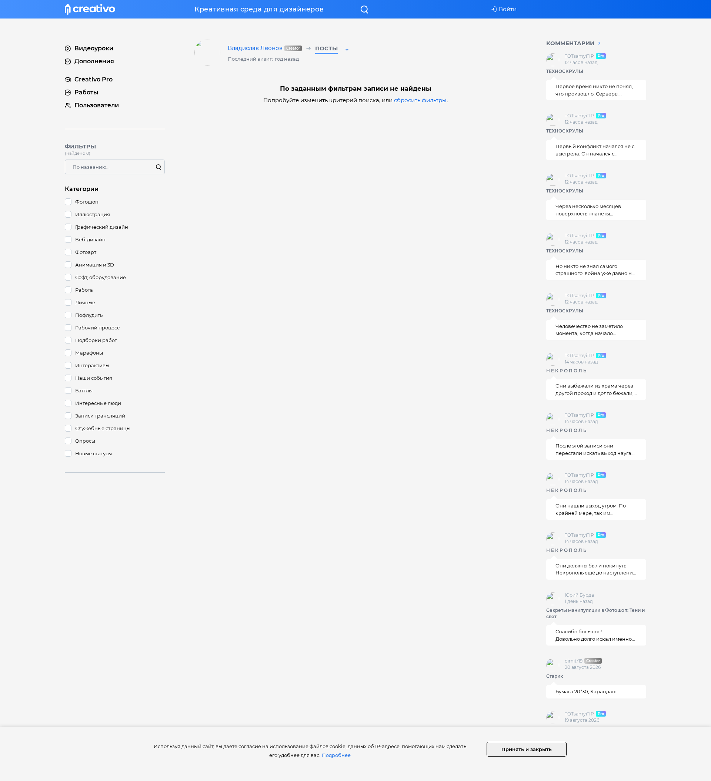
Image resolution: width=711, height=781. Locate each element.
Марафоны (89, 353)
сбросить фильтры (420, 100)
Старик (554, 676)
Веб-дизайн (90, 239)
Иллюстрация (92, 214)
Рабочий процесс (97, 328)
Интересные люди (98, 403)
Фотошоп (87, 202)
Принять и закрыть (526, 749)
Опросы (85, 441)
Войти (508, 9)
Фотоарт (85, 252)
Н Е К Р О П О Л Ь (566, 370)
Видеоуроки (93, 48)
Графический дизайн (101, 227)
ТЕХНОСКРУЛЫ (564, 71)
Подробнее (336, 755)
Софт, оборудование (100, 277)
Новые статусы (93, 453)
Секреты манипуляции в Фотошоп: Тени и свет (595, 613)
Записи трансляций (100, 416)
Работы (86, 92)
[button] (332, 49)
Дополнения (94, 61)
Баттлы (84, 390)
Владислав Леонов (263, 48)
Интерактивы (92, 365)
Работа (84, 290)
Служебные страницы (102, 428)
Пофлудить (89, 315)
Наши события (93, 378)
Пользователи (96, 105)
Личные (85, 302)
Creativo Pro (93, 79)
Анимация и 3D (94, 265)
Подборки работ (96, 340)
